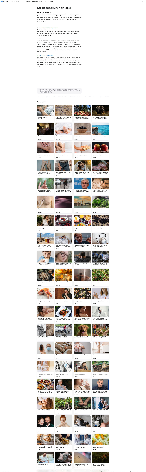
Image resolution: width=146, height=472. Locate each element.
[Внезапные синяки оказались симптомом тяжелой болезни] (45, 150)
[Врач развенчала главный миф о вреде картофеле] (63, 442)
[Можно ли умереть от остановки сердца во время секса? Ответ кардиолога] (63, 131)
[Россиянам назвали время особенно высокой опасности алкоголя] (45, 241)
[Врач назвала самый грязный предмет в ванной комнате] (82, 277)
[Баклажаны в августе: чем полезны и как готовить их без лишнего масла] (63, 314)
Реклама (9, 471)
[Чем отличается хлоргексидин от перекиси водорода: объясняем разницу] (100, 296)
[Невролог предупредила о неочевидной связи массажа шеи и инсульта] (45, 314)
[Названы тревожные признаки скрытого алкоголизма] (82, 369)
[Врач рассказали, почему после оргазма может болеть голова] (100, 186)
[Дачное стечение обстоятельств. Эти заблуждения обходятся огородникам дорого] (100, 332)
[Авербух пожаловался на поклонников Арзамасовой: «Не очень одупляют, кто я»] (45, 424)
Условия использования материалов (109, 471)
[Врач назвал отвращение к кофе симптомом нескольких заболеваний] (45, 259)
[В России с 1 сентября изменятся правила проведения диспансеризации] (82, 442)
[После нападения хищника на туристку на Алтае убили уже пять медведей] (100, 113)
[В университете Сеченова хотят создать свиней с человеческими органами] (63, 350)
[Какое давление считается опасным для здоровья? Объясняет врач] (63, 369)
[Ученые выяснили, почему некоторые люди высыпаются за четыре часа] (100, 314)
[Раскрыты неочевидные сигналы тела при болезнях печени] (63, 150)
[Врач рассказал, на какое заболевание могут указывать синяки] (45, 168)
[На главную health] (6, 1)
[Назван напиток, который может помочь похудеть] (45, 223)
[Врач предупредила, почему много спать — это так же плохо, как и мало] (63, 241)
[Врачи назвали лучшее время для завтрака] (82, 223)
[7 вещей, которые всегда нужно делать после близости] (82, 168)
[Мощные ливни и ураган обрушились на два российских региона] (63, 332)
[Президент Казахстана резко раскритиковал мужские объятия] (82, 186)
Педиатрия (46, 4)
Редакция (100, 471)
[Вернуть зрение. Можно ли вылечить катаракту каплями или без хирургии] (45, 405)
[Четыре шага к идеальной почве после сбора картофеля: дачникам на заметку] (100, 223)
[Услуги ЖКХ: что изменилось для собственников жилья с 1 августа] (100, 259)
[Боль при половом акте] (82, 424)
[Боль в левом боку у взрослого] (45, 460)
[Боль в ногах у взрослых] (100, 350)
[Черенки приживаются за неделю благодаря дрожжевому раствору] (63, 405)
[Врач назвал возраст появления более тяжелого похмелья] (82, 241)
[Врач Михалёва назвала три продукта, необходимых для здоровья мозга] (45, 296)
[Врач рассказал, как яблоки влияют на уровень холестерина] (82, 113)
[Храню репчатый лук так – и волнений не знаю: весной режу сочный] (100, 369)
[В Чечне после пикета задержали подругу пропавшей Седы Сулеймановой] (63, 259)
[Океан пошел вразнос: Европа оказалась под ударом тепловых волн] (100, 131)
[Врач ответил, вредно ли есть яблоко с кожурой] (100, 150)
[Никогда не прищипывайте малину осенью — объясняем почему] (100, 277)
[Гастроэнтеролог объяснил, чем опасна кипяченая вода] (100, 241)
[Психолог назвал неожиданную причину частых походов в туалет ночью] (45, 369)
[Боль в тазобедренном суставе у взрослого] (63, 168)
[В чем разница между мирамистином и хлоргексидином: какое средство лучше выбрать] (45, 350)
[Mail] (2, 1)
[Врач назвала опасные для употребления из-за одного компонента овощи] (100, 204)
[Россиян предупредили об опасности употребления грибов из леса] (45, 277)
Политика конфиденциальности (138, 471)
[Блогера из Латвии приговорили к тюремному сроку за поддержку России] (63, 460)
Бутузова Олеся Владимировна (50, 28)
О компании (5, 471)
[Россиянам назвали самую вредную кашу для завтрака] (63, 223)
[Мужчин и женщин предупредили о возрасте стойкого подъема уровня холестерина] (100, 405)
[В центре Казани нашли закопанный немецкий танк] (45, 332)
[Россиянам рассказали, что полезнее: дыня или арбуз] (100, 442)
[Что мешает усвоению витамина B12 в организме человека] (82, 296)
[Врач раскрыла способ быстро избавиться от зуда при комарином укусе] (82, 460)
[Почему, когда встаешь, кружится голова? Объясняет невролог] (63, 204)
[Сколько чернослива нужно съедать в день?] (82, 131)
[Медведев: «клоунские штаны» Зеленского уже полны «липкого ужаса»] (100, 387)
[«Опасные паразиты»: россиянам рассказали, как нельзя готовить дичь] (100, 168)
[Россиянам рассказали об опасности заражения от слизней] (63, 277)
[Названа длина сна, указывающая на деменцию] (45, 131)
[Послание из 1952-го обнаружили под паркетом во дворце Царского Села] (63, 113)
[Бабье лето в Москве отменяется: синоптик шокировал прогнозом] (63, 186)
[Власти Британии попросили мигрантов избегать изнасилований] (82, 204)
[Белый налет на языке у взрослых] (63, 424)
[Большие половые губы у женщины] (45, 113)
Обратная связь (119, 471)
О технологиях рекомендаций (128, 471)
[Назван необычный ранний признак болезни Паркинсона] (45, 186)
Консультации (39, 4)
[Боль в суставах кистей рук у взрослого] (82, 350)
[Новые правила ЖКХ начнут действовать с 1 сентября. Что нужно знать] (100, 424)
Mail (2, 471)
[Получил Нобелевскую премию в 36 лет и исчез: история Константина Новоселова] (63, 296)
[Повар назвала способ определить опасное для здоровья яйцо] (82, 150)
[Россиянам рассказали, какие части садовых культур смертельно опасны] (82, 405)
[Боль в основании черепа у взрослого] (82, 259)
